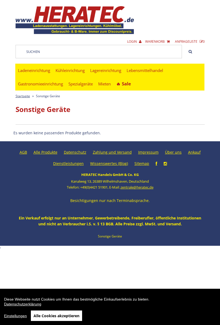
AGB (23, 152)
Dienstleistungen (68, 163)
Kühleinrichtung (70, 70)
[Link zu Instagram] (165, 163)
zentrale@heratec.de (136, 187)
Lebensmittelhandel (145, 70)
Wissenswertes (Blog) (109, 163)
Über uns (173, 152)
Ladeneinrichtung (34, 70)
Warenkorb (155, 41)
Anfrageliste (190, 41)
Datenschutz (75, 152)
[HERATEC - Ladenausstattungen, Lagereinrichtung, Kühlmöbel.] (75, 32)
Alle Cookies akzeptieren (56, 315)
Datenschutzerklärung (22, 304)
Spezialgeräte (80, 83)
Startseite (23, 96)
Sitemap (141, 163)
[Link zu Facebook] (156, 163)
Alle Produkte (45, 152)
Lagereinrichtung (105, 70)
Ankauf (194, 152)
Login (132, 41)
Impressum (148, 152)
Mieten (104, 83)
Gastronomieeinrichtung (40, 83)
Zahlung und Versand (112, 152)
